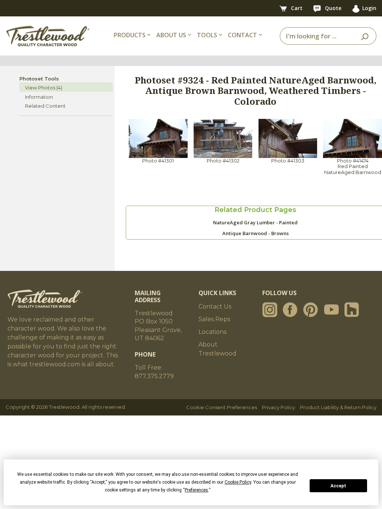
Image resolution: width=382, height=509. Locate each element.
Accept (338, 486)
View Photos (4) (43, 88)
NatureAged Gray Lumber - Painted (255, 222)
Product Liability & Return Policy (338, 407)
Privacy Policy (278, 407)
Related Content (45, 106)
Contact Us (214, 306)
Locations (212, 331)
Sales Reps (214, 319)
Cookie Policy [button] (238, 482)
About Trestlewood (217, 349)
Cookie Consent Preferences (221, 407)
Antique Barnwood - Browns (255, 233)
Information (39, 97)
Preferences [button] (196, 490)
